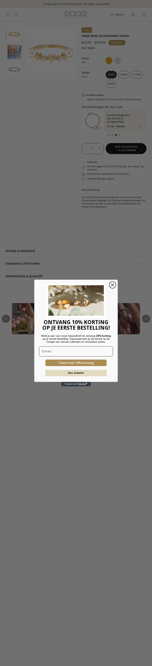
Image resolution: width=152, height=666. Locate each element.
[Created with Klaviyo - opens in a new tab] (76, 384)
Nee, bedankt (76, 372)
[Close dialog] (112, 285)
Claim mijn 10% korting (76, 363)
